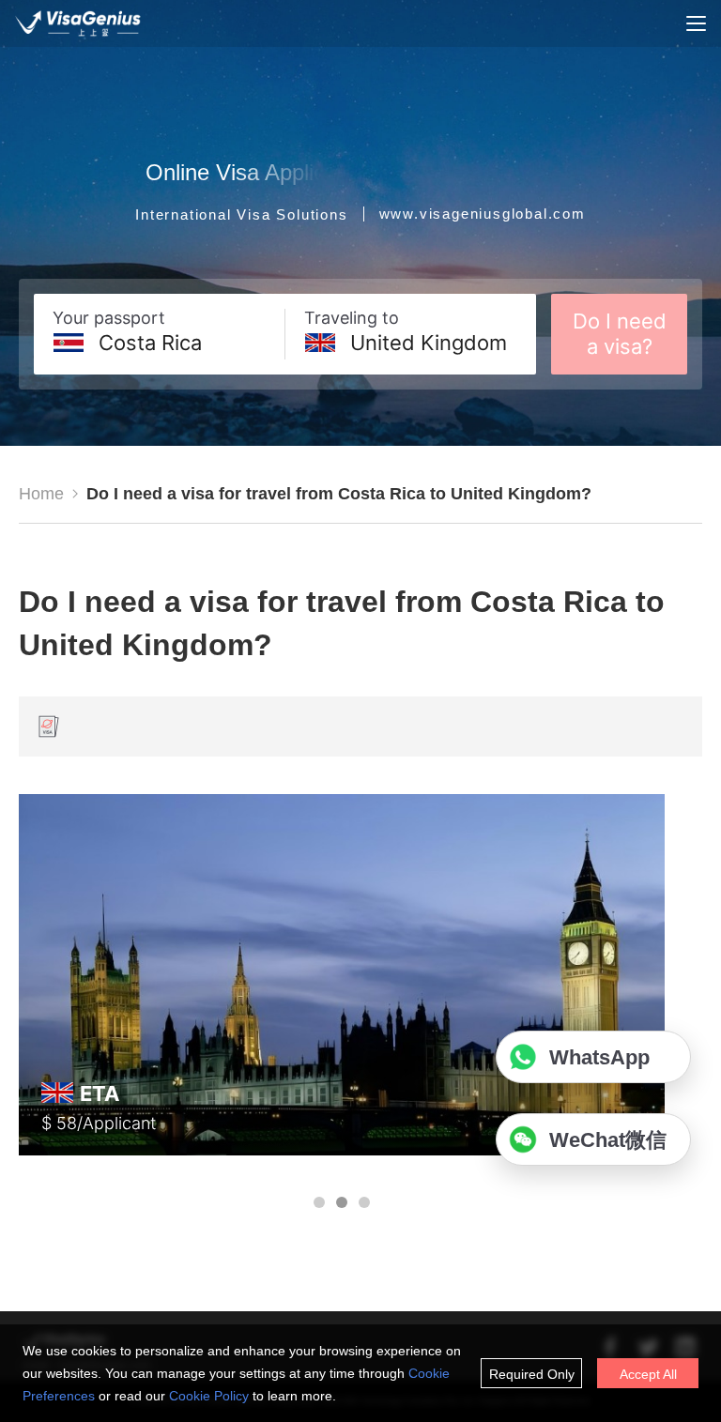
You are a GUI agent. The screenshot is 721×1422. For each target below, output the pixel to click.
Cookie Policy (209, 1395)
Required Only (532, 1374)
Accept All (648, 1374)
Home (41, 493)
